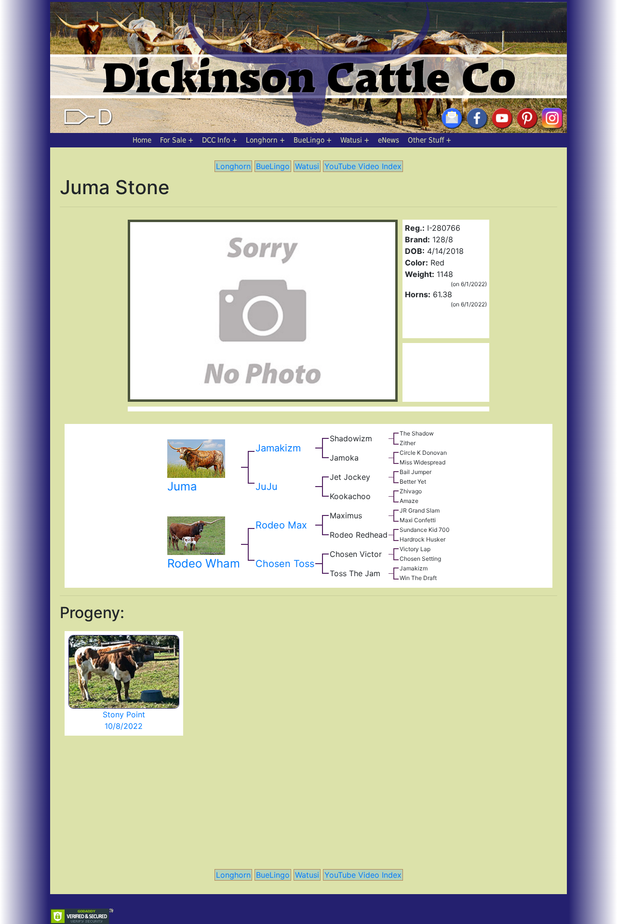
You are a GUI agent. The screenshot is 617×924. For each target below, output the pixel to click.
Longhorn (262, 140)
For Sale (173, 140)
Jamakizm (278, 448)
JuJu (266, 486)
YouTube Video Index (363, 166)
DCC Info (216, 140)
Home (142, 140)
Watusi (351, 140)
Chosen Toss (284, 563)
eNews (388, 140)
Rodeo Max (281, 525)
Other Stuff (426, 140)
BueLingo (309, 140)
